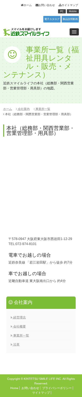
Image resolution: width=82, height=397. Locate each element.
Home (14, 388)
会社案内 (23, 109)
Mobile (73, 11)
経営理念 (19, 317)
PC (62, 11)
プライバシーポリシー (57, 388)
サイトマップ (70, 5)
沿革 (16, 344)
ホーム (28, 5)
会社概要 (19, 326)
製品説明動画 (70, 19)
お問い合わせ (46, 5)
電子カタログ (52, 19)
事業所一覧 (42, 109)
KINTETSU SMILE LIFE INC (42, 378)
